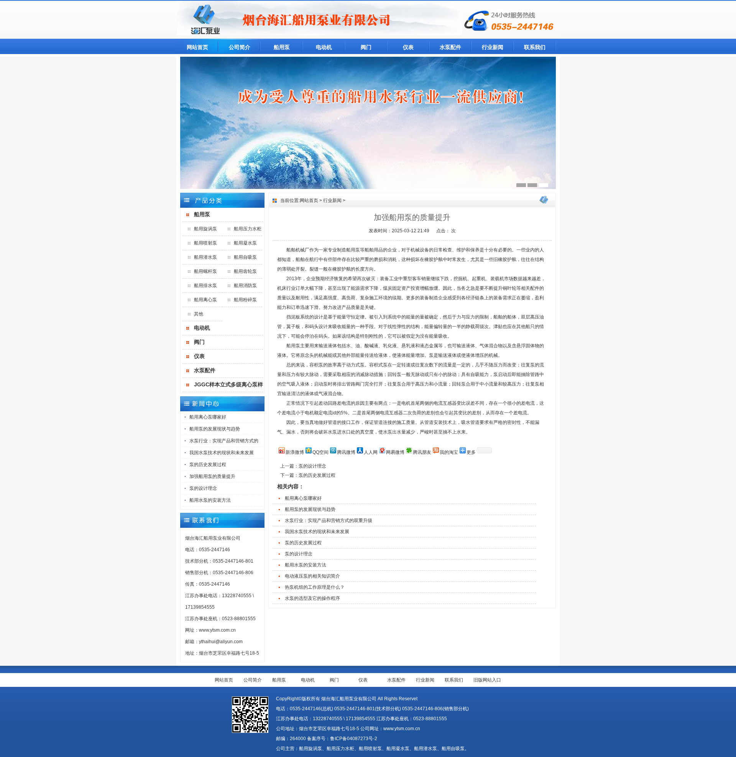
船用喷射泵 (205, 243)
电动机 (324, 47)
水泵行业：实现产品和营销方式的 (223, 440)
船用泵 (282, 47)
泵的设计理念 (203, 488)
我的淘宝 (449, 452)
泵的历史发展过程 (207, 464)
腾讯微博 (346, 452)
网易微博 (395, 452)
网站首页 (197, 47)
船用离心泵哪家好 (207, 417)
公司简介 (239, 47)
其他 (198, 314)
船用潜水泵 (205, 257)
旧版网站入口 (487, 680)
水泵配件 (450, 47)
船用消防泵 (245, 285)
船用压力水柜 (247, 229)
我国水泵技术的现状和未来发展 (221, 452)
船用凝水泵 (245, 243)
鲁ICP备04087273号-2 (353, 738)
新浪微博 (295, 452)
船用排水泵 (205, 285)
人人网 (371, 452)
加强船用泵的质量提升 (212, 476)
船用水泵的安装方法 (210, 500)
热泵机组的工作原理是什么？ (315, 587)
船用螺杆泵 (205, 271)
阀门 (366, 47)
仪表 (408, 47)
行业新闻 (492, 47)
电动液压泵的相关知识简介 (312, 576)
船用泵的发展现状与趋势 (214, 429)
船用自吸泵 (245, 257)
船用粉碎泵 (245, 299)
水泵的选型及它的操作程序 (312, 598)
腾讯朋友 (422, 452)
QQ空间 (320, 452)
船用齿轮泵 (245, 271)
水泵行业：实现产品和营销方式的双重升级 (328, 520)
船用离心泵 (205, 299)
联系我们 (534, 47)
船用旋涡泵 (205, 229)
